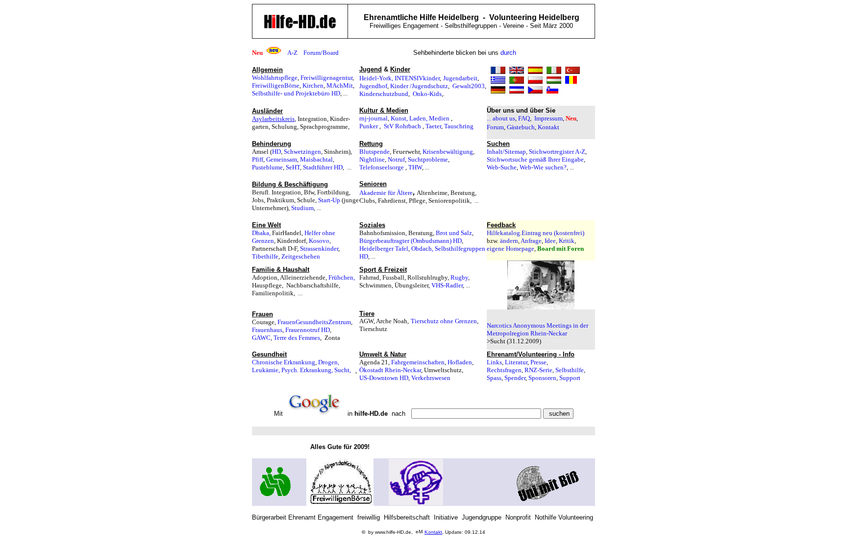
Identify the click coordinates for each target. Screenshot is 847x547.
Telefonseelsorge (381, 167)
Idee (550, 240)
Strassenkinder (319, 248)
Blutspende (374, 151)
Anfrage (531, 240)
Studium (302, 208)
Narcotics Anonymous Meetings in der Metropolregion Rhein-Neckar (537, 329)
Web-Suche (502, 167)
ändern (509, 240)
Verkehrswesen (430, 377)
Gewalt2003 (468, 86)
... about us (501, 118)
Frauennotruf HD (307, 329)
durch (508, 52)
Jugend (370, 69)
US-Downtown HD (383, 377)
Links (494, 362)
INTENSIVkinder (417, 78)
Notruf (396, 159)
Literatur (516, 362)
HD (276, 151)
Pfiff (257, 159)
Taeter (433, 126)
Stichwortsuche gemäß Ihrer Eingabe (535, 159)
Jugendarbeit (460, 78)
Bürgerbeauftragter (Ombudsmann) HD (410, 240)
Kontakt (548, 127)
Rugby (459, 277)
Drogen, (328, 362)
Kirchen (313, 85)
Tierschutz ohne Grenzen (444, 321)
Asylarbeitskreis (273, 118)
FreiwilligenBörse (275, 85)
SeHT (293, 167)
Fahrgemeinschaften (418, 362)
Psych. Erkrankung (306, 370)
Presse (538, 362)
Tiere (366, 313)
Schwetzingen (302, 151)
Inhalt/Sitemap (506, 151)
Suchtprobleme (428, 159)
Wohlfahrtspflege (275, 77)
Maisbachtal (316, 159)
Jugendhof (373, 86)
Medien (439, 118)
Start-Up (329, 200)
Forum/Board (321, 52)
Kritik (566, 240)
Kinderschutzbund (383, 93)
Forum (495, 127)
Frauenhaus (267, 329)
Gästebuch (521, 127)
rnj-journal (373, 118)
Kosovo (319, 240)
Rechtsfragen (504, 370)
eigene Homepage (510, 248)
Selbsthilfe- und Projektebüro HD (296, 93)
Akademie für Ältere (386, 192)
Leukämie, (266, 370)
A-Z (292, 52)
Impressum (548, 118)
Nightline (372, 159)
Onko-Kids (427, 93)
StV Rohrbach (402, 126)
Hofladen (460, 362)
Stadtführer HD (323, 167)
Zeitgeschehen (300, 256)
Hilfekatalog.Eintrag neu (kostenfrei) (535, 233)
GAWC (261, 337)
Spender (514, 377)
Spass (494, 377)
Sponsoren (542, 377)
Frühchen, (341, 277)
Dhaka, (261, 233)
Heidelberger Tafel (383, 248)
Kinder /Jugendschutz (419, 86)
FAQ (524, 118)
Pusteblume (267, 167)
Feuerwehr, (408, 151)
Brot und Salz (454, 233)
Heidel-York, (376, 78)
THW (415, 167)
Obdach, (423, 248)
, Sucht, (343, 370)
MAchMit (339, 85)
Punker (368, 126)
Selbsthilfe (569, 370)
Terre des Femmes (297, 337)
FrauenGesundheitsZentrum (314, 322)
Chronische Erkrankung (283, 362)
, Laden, (417, 118)
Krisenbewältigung (448, 151)
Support (569, 377)
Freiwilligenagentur (326, 77)
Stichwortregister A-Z (557, 151)
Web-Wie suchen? (543, 167)
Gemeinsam (281, 159)
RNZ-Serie (538, 370)
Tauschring (458, 126)
